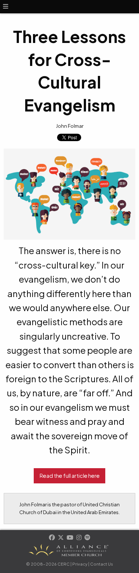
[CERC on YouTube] (70, 538)
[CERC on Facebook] (52, 538)
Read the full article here (70, 475)
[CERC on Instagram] (79, 538)
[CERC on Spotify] (87, 538)
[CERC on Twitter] (61, 538)
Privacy (79, 564)
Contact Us (101, 564)
